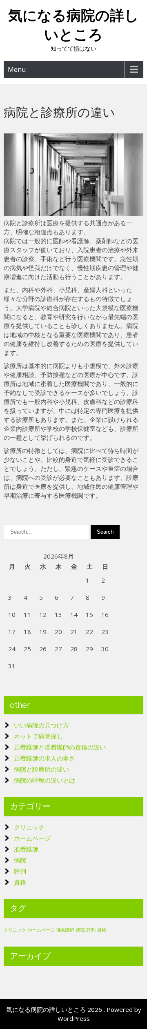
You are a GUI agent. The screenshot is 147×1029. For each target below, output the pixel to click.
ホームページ (32, 838)
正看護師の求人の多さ (44, 758)
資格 (20, 882)
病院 (20, 860)
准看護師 (26, 849)
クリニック (29, 827)
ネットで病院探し (38, 736)
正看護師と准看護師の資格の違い (60, 747)
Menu (17, 69)
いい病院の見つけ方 (41, 725)
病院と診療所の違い (41, 769)
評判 (20, 871)
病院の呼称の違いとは (44, 780)
